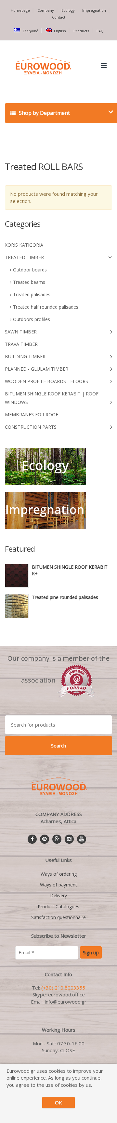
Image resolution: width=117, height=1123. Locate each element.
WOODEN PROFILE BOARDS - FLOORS (46, 381)
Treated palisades (31, 294)
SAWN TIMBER (21, 332)
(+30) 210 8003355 (63, 987)
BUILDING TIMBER (25, 356)
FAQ (100, 30)
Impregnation (94, 10)
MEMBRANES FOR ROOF (31, 414)
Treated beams (29, 282)
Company (45, 10)
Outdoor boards (30, 270)
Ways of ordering (59, 874)
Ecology (68, 10)
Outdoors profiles (31, 319)
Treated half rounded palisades (45, 307)
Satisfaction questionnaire (58, 917)
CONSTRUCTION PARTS (31, 427)
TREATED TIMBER (24, 257)
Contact (58, 17)
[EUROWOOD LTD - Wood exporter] (76, 680)
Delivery (58, 895)
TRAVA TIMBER (21, 344)
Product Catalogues (58, 906)
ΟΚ (58, 1102)
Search (58, 745)
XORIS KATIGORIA (24, 245)
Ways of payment (58, 885)
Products (81, 30)
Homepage (20, 10)
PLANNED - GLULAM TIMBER (36, 369)
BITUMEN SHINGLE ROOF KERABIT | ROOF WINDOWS (51, 398)
